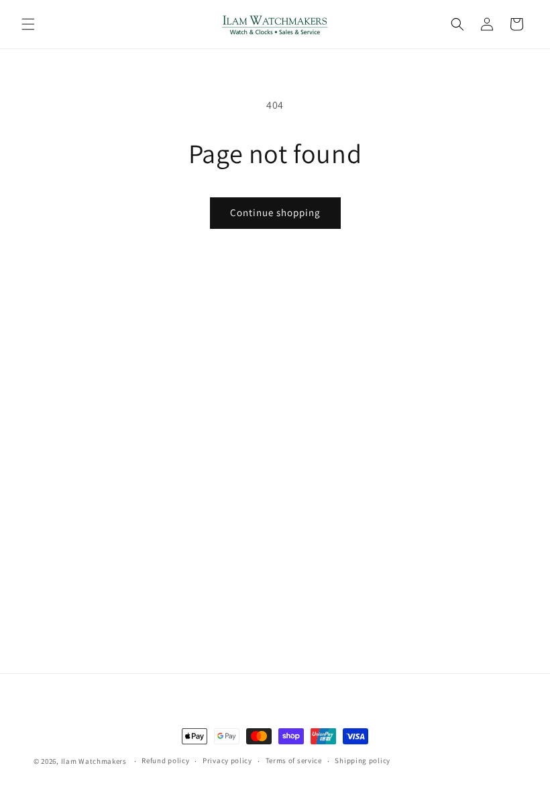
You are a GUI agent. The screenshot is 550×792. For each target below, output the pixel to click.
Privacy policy (227, 760)
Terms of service (294, 760)
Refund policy (165, 760)
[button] (28, 24)
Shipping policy (362, 760)
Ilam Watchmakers (94, 761)
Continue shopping (275, 212)
